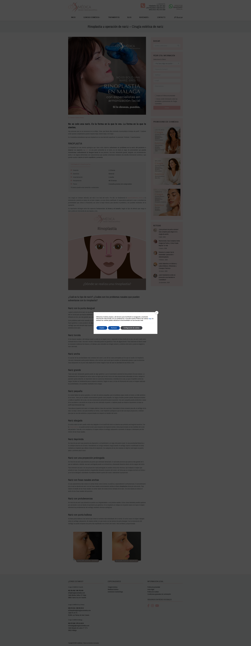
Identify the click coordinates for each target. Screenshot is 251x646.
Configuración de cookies (131, 328)
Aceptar (101, 328)
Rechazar (114, 328)
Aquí (150, 319)
